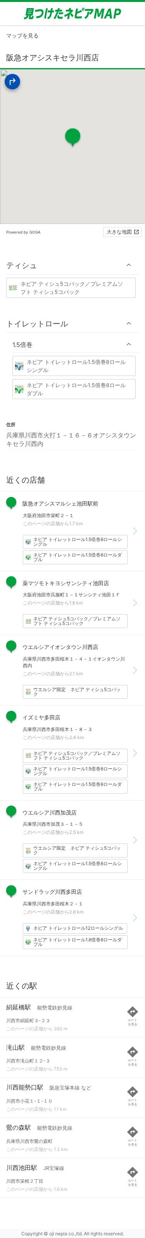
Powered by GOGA (23, 232)
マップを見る (22, 35)
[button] (72, 265)
